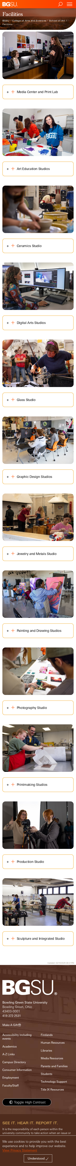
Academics (9, 1046)
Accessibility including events (17, 1036)
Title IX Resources (52, 1089)
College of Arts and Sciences (29, 20)
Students (46, 1074)
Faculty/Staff (10, 1085)
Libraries (46, 1050)
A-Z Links (8, 1054)
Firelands (47, 1035)
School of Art (57, 20)
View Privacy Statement (19, 1150)
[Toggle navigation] (69, 4)
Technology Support (54, 1081)
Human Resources (53, 1042)
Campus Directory (14, 1062)
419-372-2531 (11, 1016)
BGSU (6, 20)
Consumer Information (17, 1070)
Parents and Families (54, 1066)
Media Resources (52, 1058)
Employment (10, 1077)
